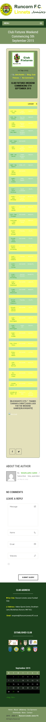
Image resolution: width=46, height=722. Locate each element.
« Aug (8, 697)
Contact (29, 713)
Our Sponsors (32, 710)
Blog (29, 75)
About (16, 710)
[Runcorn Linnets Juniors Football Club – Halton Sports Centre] (23, 9)
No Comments (27, 78)
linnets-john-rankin (29, 473)
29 (13, 692)
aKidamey (22, 710)
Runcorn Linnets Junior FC (29, 716)
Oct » (13, 697)
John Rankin (19, 75)
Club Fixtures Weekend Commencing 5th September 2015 (23, 86)
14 (8, 684)
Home (10, 710)
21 (8, 688)
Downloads (17, 713)
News (24, 713)
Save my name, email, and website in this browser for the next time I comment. (23, 567)
